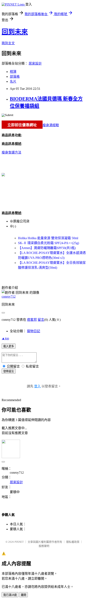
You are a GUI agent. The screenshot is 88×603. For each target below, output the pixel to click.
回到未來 (15, 31)
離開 (23, 594)
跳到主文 (8, 43)
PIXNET (19, 541)
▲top (5, 338)
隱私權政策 (72, 541)
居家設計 (35, 63)
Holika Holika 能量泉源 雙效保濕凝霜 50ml (48, 238)
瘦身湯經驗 (51, 125)
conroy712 (9, 296)
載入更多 (8, 346)
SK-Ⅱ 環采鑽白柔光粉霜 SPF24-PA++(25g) (48, 243)
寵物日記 (33, 331)
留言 (41, 319)
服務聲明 (44, 545)
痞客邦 (32, 319)
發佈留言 (8, 371)
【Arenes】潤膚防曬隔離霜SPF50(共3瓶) (47, 248)
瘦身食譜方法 (11, 152)
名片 (13, 81)
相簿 (13, 71)
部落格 (15, 76)
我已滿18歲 (10, 594)
